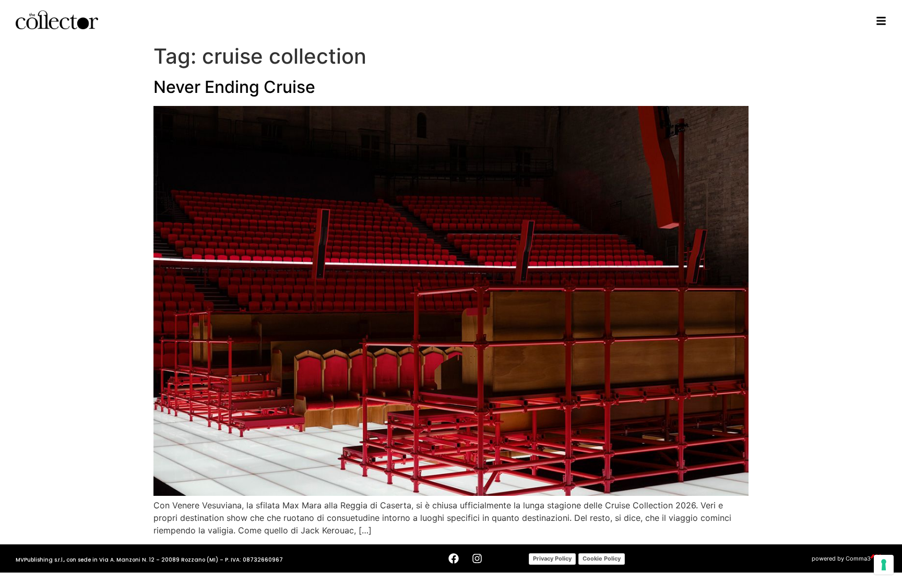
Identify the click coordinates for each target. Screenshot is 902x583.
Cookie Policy (602, 558)
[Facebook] (453, 558)
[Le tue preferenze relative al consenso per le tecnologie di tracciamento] (884, 565)
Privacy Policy (552, 558)
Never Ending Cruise (234, 87)
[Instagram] (477, 558)
